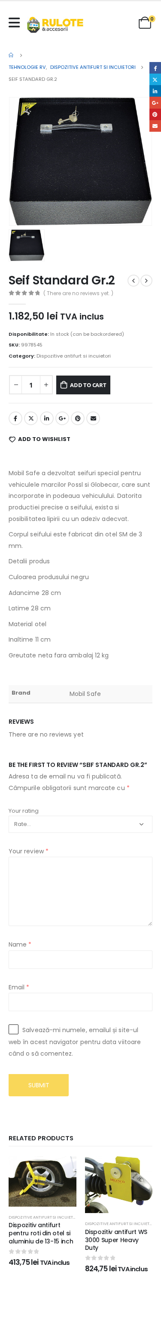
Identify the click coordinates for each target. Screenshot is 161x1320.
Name (20, 944)
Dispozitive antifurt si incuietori (73, 355)
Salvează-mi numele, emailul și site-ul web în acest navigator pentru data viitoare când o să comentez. (75, 1042)
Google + (62, 418)
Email (93, 418)
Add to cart (88, 385)
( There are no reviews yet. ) (78, 293)
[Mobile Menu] (16, 22)
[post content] (42, 1181)
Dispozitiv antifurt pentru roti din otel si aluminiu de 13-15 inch (41, 1233)
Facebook (15, 418)
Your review (29, 851)
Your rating (24, 811)
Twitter (31, 418)
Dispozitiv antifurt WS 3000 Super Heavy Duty (116, 1240)
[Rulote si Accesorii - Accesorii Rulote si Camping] (55, 25)
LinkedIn (47, 418)
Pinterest (78, 418)
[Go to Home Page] (12, 55)
